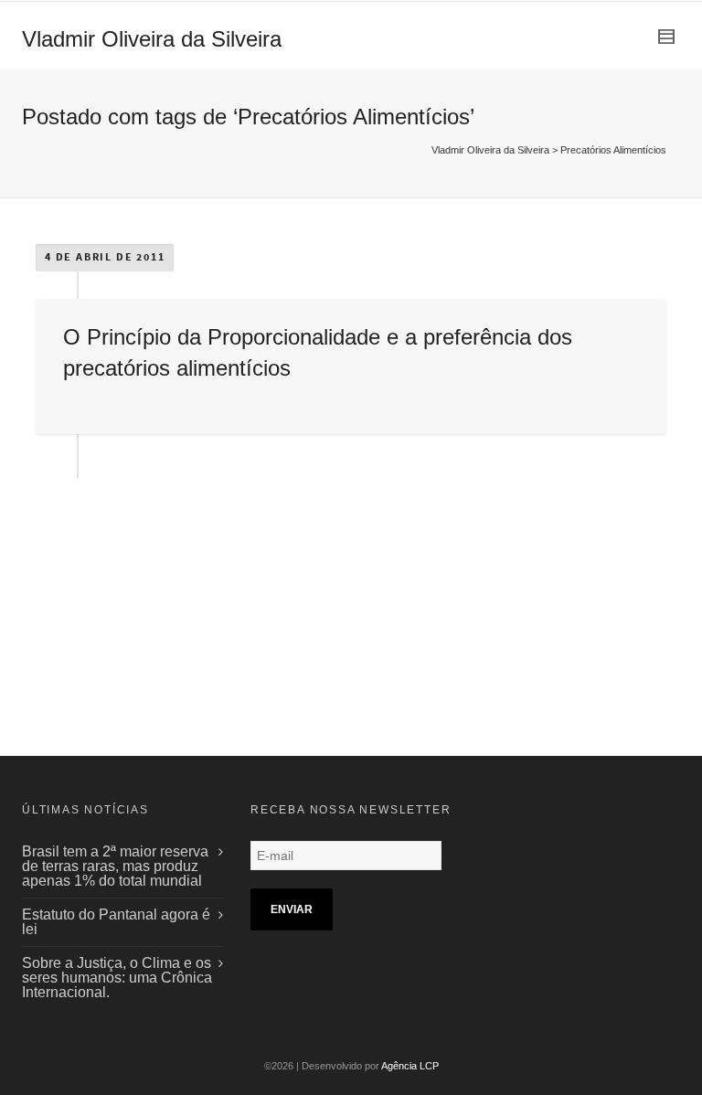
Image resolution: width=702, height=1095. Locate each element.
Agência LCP (410, 1065)
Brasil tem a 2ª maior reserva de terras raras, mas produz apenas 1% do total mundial (115, 866)
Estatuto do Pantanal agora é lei (116, 922)
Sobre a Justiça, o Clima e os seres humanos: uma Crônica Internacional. (117, 977)
